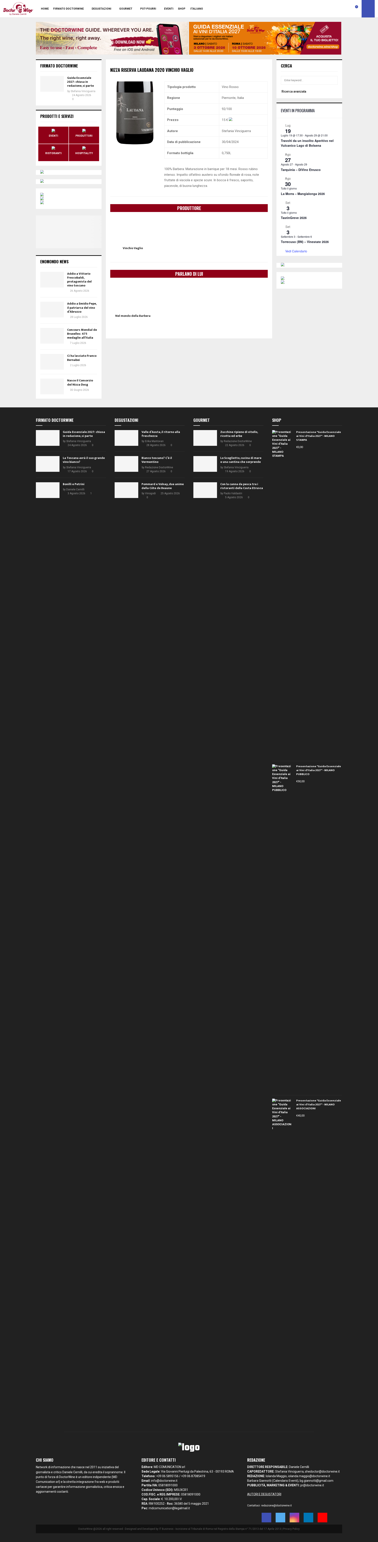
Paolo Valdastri (233, 493)
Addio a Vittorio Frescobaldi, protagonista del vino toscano (79, 279)
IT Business (166, 1528)
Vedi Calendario (296, 251)
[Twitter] (337, 8)
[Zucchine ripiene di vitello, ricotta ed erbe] (205, 438)
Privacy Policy (291, 1528)
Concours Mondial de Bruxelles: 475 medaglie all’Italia (82, 333)
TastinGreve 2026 (294, 217)
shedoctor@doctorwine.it (322, 1471)
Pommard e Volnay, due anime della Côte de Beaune (163, 486)
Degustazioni (101, 8)
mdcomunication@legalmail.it (169, 1508)
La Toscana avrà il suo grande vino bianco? (84, 459)
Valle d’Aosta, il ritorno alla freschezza (161, 433)
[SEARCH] (333, 80)
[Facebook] (332, 8)
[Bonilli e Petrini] (48, 490)
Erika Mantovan (154, 441)
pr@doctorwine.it (312, 1485)
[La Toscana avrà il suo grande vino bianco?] (48, 464)
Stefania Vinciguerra (83, 91)
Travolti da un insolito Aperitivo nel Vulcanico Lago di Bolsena (307, 143)
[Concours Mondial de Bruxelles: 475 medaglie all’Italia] (52, 336)
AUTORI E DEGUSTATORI (264, 1494)
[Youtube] (351, 8)
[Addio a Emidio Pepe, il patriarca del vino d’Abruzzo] (52, 309)
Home (45, 8)
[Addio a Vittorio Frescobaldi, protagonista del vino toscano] (52, 280)
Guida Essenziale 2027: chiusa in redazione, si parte (80, 81)
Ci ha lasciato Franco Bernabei (81, 357)
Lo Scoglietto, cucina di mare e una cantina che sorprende (240, 459)
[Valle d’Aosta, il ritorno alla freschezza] (126, 438)
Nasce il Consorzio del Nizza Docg (80, 382)
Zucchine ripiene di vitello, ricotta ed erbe (239, 433)
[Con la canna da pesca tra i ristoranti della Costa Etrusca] (205, 490)
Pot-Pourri (148, 8)
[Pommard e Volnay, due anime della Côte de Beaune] (126, 490)
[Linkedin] (346, 8)
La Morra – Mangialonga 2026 (303, 193)
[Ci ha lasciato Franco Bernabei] (52, 362)
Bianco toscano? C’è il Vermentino (157, 459)
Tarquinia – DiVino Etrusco (301, 169)
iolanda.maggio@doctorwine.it (309, 1476)
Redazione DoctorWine (159, 467)
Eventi (168, 8)
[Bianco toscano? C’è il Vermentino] (126, 464)
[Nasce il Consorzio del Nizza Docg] (52, 386)
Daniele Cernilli (75, 489)
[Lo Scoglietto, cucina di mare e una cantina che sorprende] (205, 464)
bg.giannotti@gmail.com (316, 1480)
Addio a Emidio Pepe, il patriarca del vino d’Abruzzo (81, 307)
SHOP (181, 8)
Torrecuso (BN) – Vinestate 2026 (305, 241)
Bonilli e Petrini (73, 484)
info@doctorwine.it (164, 1480)
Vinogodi (150, 493)
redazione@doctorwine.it (276, 1505)
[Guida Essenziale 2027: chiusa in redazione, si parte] (52, 84)
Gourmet (125, 8)
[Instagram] (342, 8)
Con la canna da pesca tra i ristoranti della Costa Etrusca (241, 486)
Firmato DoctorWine (68, 8)
